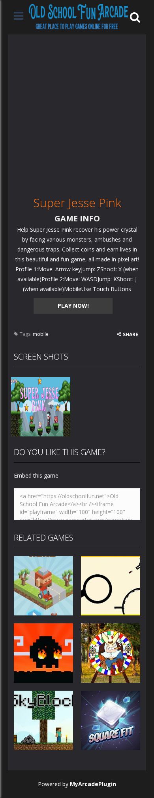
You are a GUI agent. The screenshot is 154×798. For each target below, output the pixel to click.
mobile (41, 334)
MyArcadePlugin (93, 784)
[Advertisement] (77, 111)
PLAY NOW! (73, 305)
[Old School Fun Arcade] (78, 16)
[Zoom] (40, 405)
